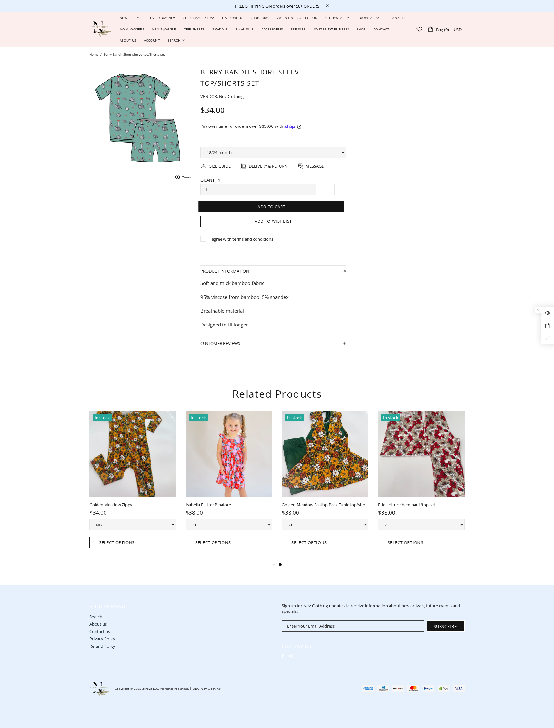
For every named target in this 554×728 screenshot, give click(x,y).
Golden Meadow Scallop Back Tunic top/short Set (325, 504)
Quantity (210, 180)
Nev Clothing (100, 29)
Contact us (99, 631)
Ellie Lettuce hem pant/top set (406, 504)
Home (93, 54)
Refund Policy (102, 646)
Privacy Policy (102, 639)
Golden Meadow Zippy (110, 504)
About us (98, 624)
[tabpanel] (325, 486)
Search (95, 617)
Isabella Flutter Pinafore (208, 504)
